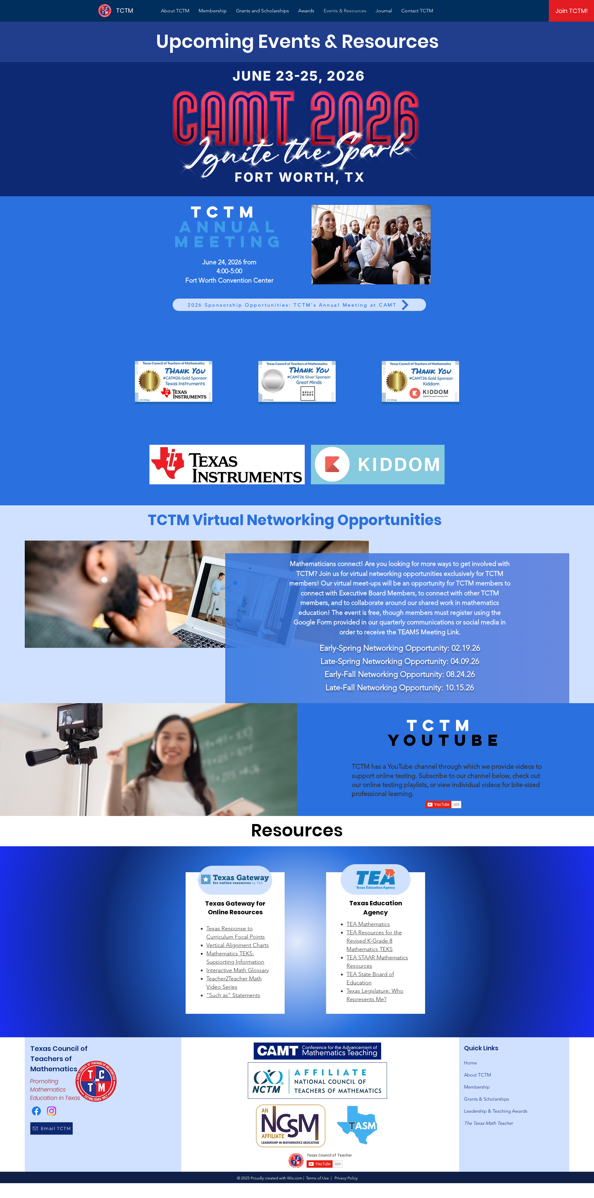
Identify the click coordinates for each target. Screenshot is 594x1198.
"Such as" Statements (233, 995)
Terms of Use (317, 1178)
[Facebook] (36, 1111)
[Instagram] (51, 1111)
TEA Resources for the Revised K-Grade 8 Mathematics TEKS (374, 941)
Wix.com (294, 1178)
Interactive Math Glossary (237, 970)
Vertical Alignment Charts (237, 945)
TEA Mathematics (368, 924)
